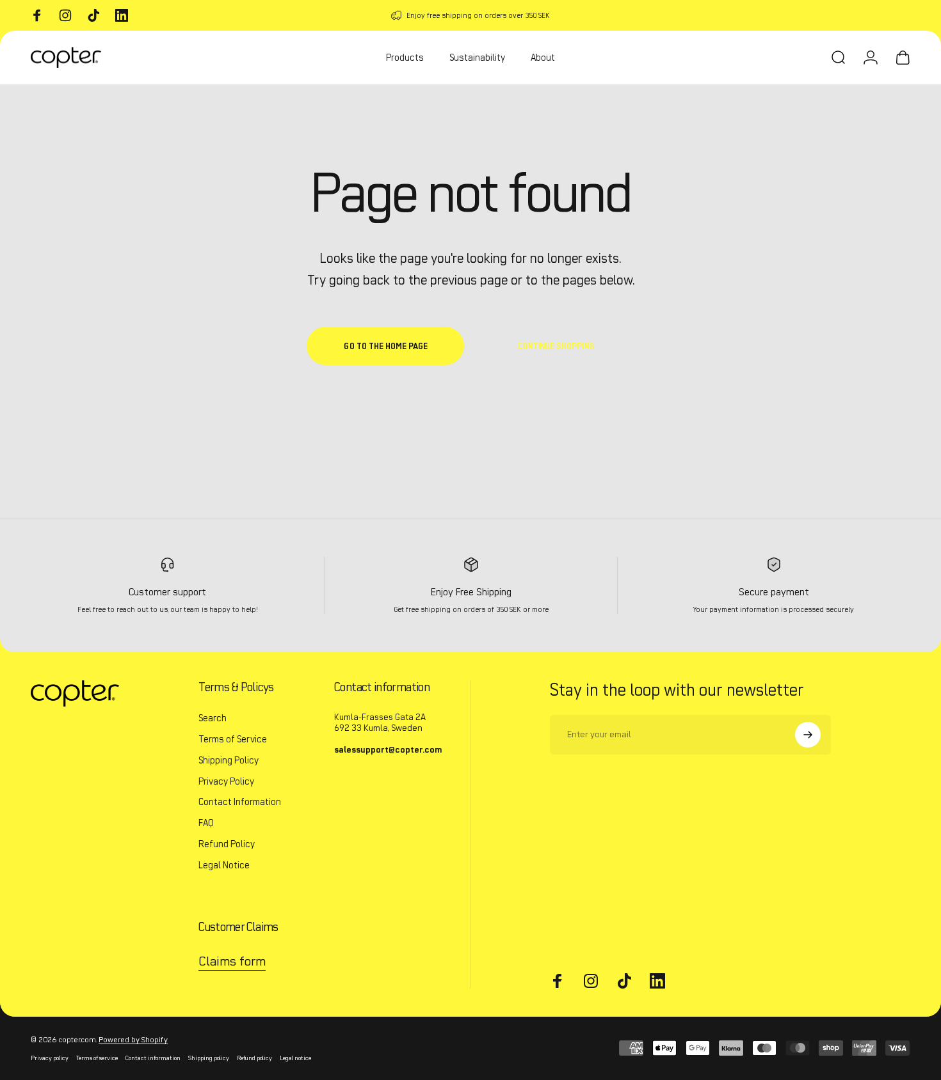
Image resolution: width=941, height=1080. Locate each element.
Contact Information (239, 802)
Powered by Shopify (133, 1039)
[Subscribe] (808, 734)
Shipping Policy (228, 760)
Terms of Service (232, 739)
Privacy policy (49, 1058)
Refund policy (254, 1058)
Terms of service (97, 1058)
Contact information (153, 1058)
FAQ (206, 823)
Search (212, 718)
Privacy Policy (226, 781)
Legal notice (295, 1058)
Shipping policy (208, 1058)
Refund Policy (226, 844)
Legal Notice (224, 865)
